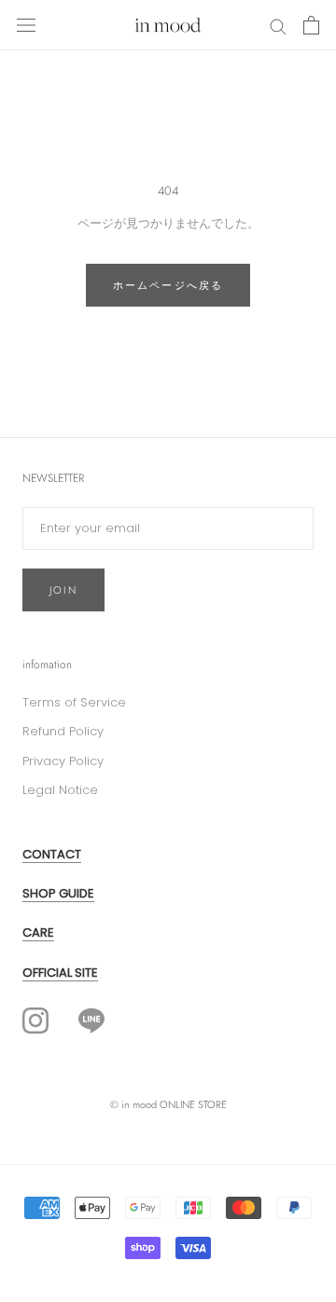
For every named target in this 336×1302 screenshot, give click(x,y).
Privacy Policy (63, 761)
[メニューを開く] (26, 25)
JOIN (63, 589)
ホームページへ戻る (168, 285)
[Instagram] (35, 1020)
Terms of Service (74, 702)
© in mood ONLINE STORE (168, 1104)
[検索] (278, 26)
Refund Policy (63, 731)
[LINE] (91, 1019)
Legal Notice (60, 790)
